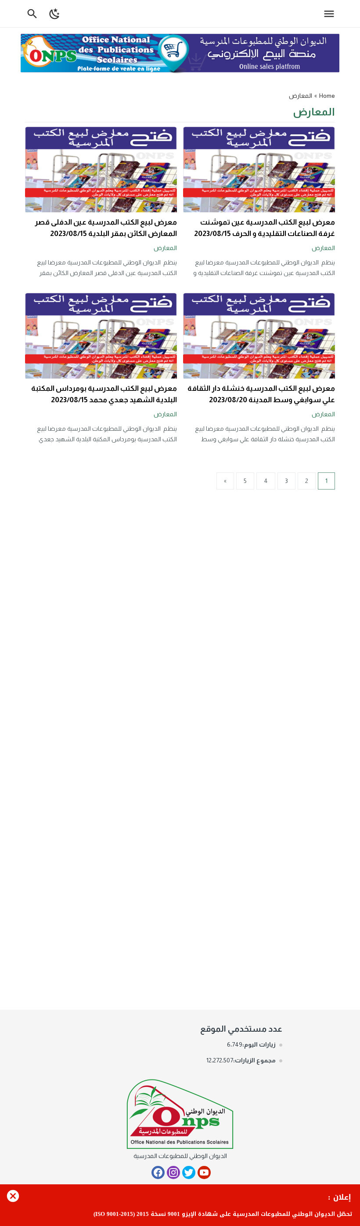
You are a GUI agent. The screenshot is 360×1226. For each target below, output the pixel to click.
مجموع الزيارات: (254, 1060)
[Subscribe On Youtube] (204, 1172)
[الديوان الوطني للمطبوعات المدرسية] (180, 1112)
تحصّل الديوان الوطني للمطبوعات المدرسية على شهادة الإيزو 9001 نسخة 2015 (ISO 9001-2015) (223, 1214)
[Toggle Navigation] (331, 13)
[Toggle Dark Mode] (55, 13)
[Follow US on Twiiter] (188, 1172)
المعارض (323, 247)
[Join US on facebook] (158, 1172)
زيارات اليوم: (259, 1044)
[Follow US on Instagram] (173, 1172)
